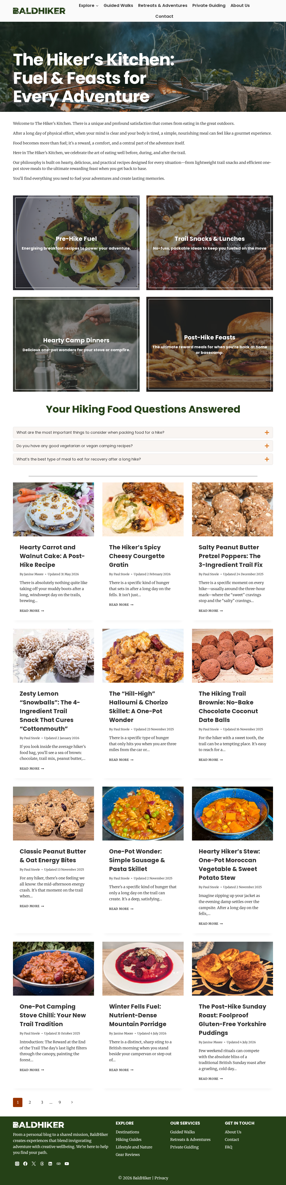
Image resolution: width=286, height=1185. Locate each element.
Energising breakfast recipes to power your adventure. (76, 248)
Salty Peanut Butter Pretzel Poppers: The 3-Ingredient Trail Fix (231, 556)
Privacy (161, 1178)
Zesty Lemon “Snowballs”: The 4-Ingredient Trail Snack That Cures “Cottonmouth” (50, 711)
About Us (240, 5)
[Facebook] (25, 1164)
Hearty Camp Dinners (76, 340)
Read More (32, 611)
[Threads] (42, 1164)
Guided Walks (118, 5)
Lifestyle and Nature (134, 1147)
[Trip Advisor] (58, 1164)
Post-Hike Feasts (209, 337)
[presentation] (53, 509)
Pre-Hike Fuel (76, 239)
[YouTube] (67, 1164)
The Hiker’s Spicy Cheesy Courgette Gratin (137, 556)
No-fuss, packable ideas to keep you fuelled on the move (209, 248)
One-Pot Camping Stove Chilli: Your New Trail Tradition (53, 1015)
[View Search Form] (269, 11)
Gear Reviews (128, 1154)
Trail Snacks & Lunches (210, 239)
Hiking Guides (129, 1139)
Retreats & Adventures (162, 5)
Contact (164, 16)
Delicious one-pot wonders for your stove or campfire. (76, 349)
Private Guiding (208, 5)
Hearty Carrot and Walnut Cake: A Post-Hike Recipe (52, 556)
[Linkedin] (50, 1164)
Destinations (127, 1132)
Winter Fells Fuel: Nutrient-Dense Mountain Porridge (137, 1015)
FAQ (228, 1147)
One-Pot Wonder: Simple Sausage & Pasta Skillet (137, 860)
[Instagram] (17, 1164)
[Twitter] (34, 1164)
